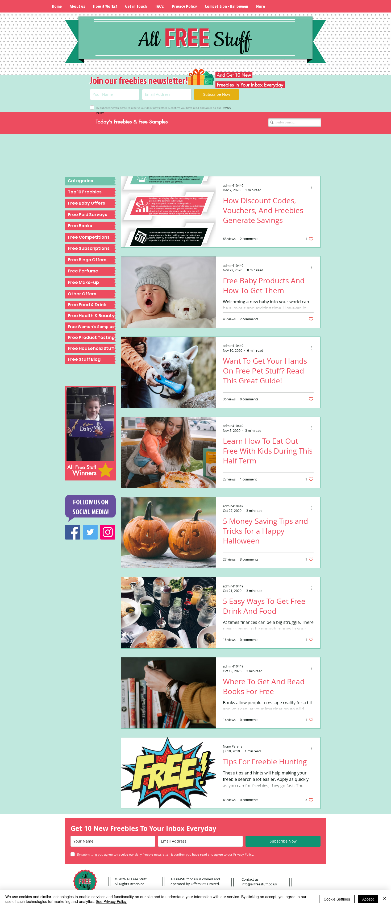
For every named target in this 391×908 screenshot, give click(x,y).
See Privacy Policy (111, 901)
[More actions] (313, 187)
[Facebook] (72, 532)
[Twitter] (90, 532)
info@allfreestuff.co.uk (259, 884)
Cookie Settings (337, 899)
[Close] (384, 899)
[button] (90, 181)
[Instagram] (107, 532)
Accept (368, 899)
